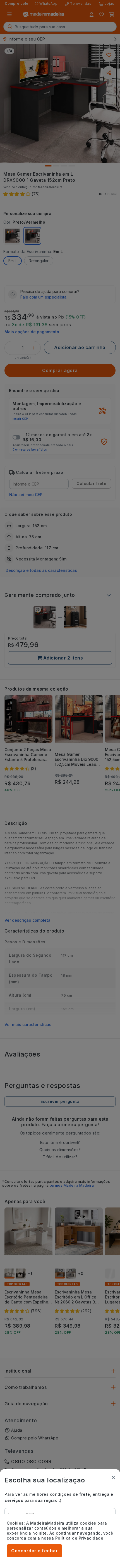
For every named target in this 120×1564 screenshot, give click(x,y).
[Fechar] (113, 1477)
